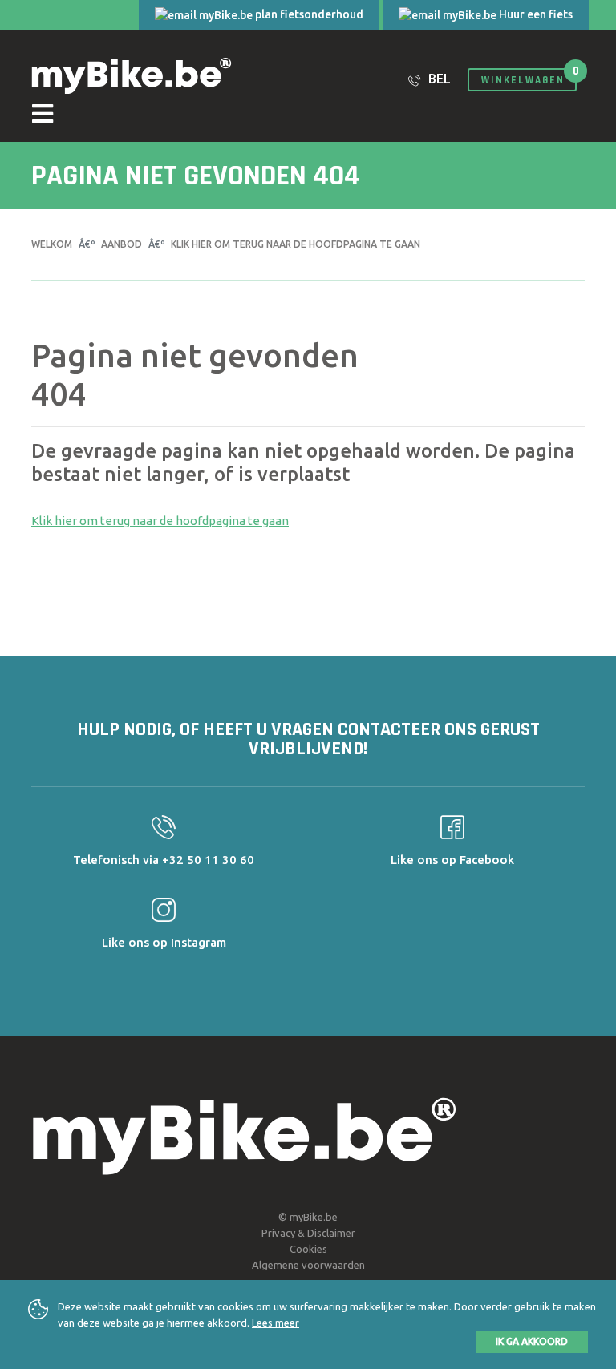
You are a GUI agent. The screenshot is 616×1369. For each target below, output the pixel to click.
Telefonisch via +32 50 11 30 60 (163, 859)
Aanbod (121, 244)
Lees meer (275, 1322)
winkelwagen (523, 80)
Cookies (308, 1248)
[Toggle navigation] (308, 116)
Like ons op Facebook (452, 859)
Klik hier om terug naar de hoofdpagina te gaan (295, 244)
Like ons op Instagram (164, 942)
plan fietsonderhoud (308, 14)
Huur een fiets (534, 14)
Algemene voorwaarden (308, 1264)
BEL (438, 78)
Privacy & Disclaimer (308, 1232)
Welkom (51, 244)
